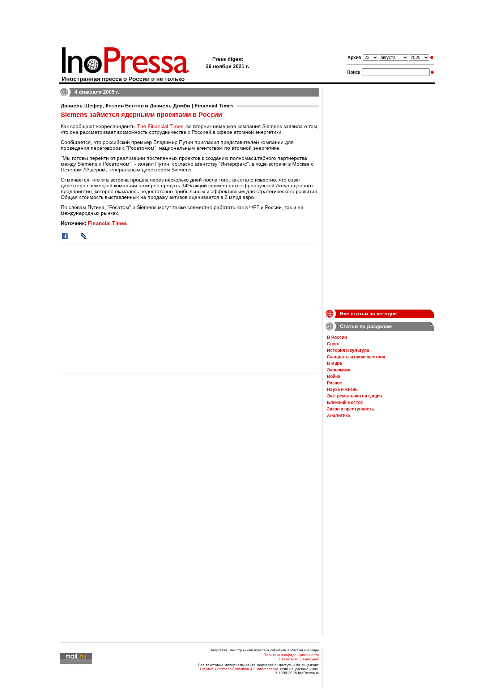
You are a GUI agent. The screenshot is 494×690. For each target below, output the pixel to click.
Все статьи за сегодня (368, 313)
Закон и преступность (350, 409)
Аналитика (338, 415)
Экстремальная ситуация (354, 396)
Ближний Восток (345, 402)
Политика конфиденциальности (291, 655)
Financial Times (107, 223)
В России (337, 337)
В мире (334, 363)
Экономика (338, 369)
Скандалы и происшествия (356, 356)
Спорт (333, 343)
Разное (334, 383)
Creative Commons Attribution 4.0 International (239, 669)
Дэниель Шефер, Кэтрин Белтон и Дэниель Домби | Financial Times (147, 105)
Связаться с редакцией (299, 659)
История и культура (348, 350)
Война (333, 376)
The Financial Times (160, 126)
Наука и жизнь (342, 389)
